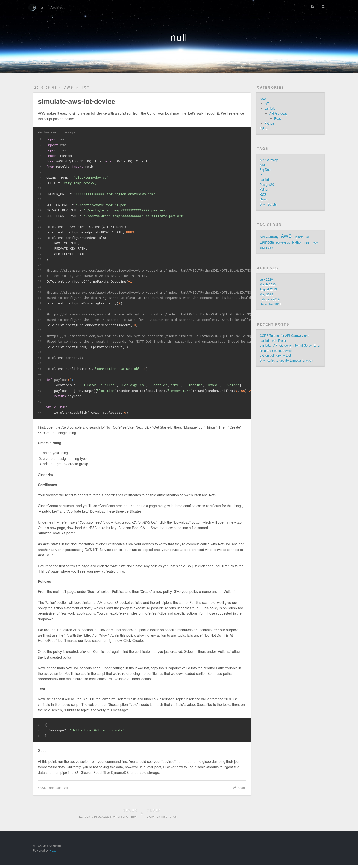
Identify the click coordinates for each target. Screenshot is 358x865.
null (179, 36)
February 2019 (270, 299)
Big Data (56, 788)
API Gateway (278, 113)
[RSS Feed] (312, 6)
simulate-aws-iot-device (276, 350)
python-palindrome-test (275, 355)
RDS (263, 194)
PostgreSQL (268, 184)
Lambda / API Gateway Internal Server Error (290, 345)
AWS (68, 87)
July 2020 (266, 279)
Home (38, 7)
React (278, 118)
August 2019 (268, 289)
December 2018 (270, 304)
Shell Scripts (268, 204)
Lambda (269, 108)
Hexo (53, 850)
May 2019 (266, 294)
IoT (86, 87)
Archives (58, 7)
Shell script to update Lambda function (286, 360)
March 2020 (268, 284)
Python (269, 123)
